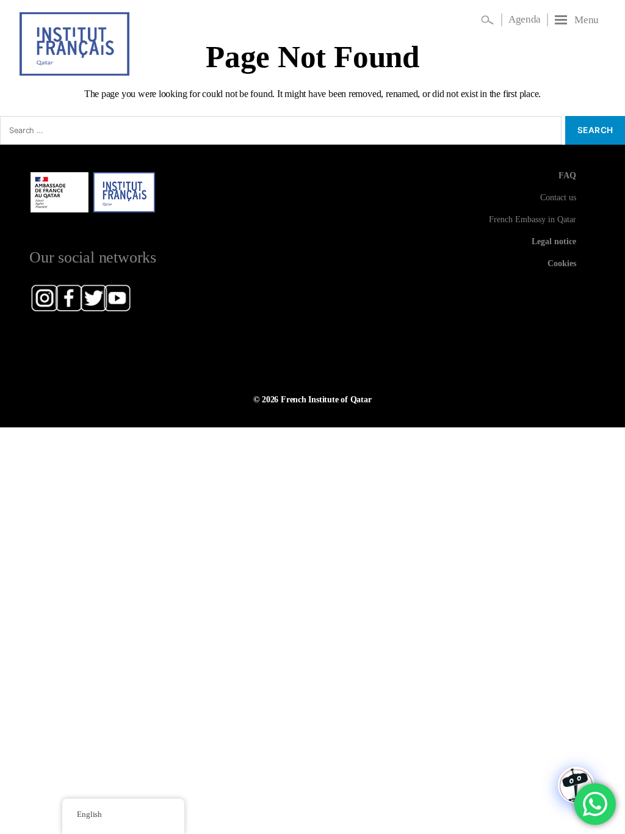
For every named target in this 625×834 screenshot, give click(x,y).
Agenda (524, 19)
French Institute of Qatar (326, 399)
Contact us (558, 197)
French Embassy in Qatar (532, 219)
